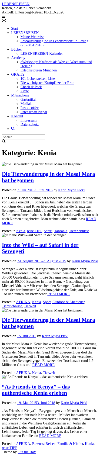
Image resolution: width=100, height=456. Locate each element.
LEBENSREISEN (16, 4)
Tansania (60, 231)
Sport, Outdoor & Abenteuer (63, 302)
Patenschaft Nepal (33, 112)
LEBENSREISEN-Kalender (41, 53)
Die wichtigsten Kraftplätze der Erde (47, 83)
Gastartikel (28, 99)
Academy (18, 58)
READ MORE (58, 294)
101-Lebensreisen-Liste (37, 78)
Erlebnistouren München (38, 70)
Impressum (28, 120)
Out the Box (27, 452)
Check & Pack (31, 87)
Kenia (20, 231)
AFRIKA (23, 302)
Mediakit (26, 104)
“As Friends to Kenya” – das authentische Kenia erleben (36, 390)
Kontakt (17, 116)
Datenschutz (29, 124)
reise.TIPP (34, 231)
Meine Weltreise (32, 37)
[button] (3, 16)
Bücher (16, 49)
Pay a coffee (29, 108)
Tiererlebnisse (79, 231)
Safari (48, 231)
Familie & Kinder (70, 444)
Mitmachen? (20, 95)
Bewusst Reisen (44, 444)
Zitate (24, 91)
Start (14, 28)
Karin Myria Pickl (71, 190)
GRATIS (17, 74)
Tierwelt (30, 306)
